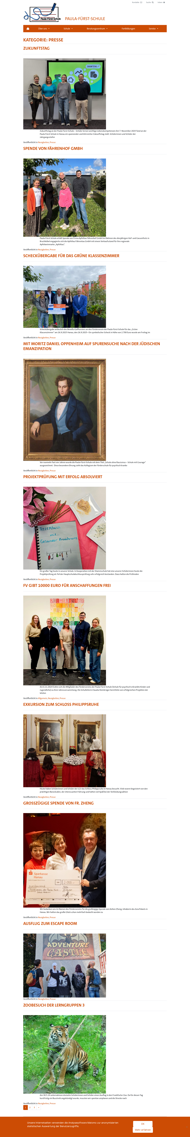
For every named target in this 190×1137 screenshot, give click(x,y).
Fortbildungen (128, 28)
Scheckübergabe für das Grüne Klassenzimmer (71, 255)
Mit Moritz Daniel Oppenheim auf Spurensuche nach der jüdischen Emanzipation (91, 346)
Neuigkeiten (43, 142)
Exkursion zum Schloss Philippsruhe (61, 704)
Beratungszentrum (96, 28)
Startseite (28, 28)
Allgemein (42, 698)
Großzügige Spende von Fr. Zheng (58, 803)
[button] (150, 2)
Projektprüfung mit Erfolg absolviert (62, 476)
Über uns (42, 28)
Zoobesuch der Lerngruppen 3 (54, 1005)
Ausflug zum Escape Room (50, 923)
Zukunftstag (36, 48)
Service (152, 28)
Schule (67, 28)
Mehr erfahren (143, 1129)
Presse (53, 142)
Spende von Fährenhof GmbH (53, 148)
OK (143, 1124)
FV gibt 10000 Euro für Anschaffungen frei (67, 585)
